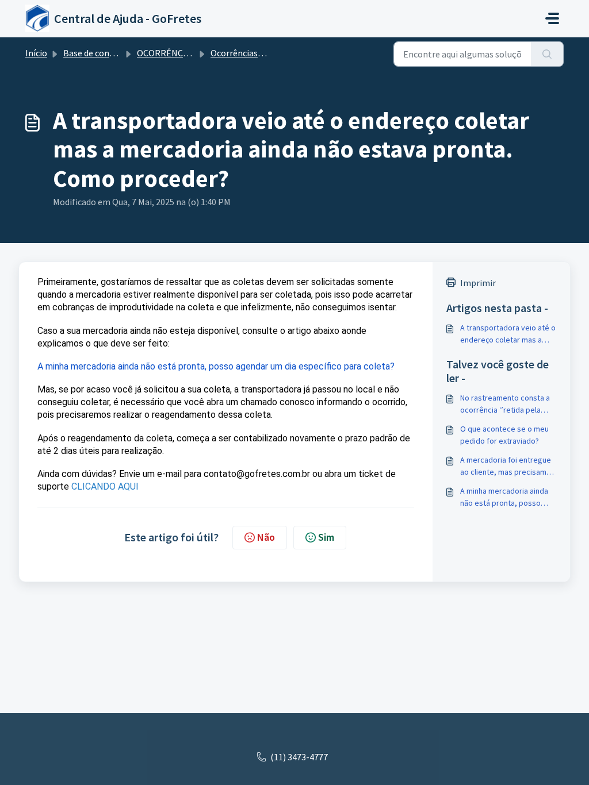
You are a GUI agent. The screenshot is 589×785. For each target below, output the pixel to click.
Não (266, 537)
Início (36, 53)
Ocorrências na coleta (253, 53)
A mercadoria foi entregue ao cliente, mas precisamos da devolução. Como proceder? (507, 466)
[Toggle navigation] (552, 18)
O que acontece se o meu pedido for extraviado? (504, 435)
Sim (326, 537)
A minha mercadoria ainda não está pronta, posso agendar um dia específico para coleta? (506, 497)
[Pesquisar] (547, 54)
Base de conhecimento (107, 53)
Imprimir (478, 282)
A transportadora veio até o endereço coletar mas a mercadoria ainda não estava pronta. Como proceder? (508, 334)
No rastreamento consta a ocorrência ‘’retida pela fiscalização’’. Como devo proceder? (505, 404)
